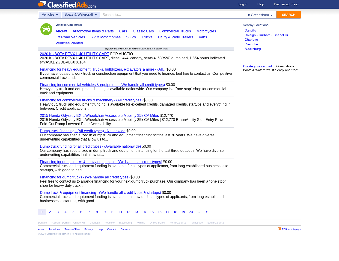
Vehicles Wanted (69, 43)
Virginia (141, 222)
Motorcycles (206, 31)
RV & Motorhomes (106, 37)
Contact (111, 229)
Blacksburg (253, 49)
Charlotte (251, 39)
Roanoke (251, 44)
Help (260, 4)
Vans (203, 37)
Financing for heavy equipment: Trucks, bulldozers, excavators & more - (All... (103, 69)
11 (120, 212)
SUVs (131, 37)
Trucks (147, 37)
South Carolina (215, 222)
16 (159, 212)
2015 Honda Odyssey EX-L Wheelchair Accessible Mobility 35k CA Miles (99, 116)
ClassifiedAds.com (56, 233)
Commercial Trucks (175, 31)
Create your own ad (257, 66)
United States (157, 222)
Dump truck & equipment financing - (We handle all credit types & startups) (100, 193)
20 (191, 212)
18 (175, 212)
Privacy (88, 229)
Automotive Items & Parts (93, 31)
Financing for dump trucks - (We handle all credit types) (85, 177)
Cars (123, 31)
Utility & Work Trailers (175, 37)
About (41, 229)
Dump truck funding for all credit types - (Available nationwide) (90, 146)
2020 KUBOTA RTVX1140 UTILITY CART (74, 54)
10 (112, 212)
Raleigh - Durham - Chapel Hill (267, 35)
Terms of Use (72, 229)
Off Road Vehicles (70, 37)
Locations (54, 229)
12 (128, 212)
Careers (125, 229)
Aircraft (61, 31)
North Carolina (178, 222)
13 (136, 212)
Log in (242, 4)
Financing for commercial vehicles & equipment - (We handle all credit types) (102, 85)
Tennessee (196, 222)
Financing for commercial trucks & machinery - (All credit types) (91, 100)
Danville (250, 30)
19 (183, 212)
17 (167, 212)
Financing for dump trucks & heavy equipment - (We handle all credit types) (101, 162)
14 (144, 212)
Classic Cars (143, 31)
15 (152, 212)
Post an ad (286, 4)
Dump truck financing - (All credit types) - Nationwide (82, 131)
